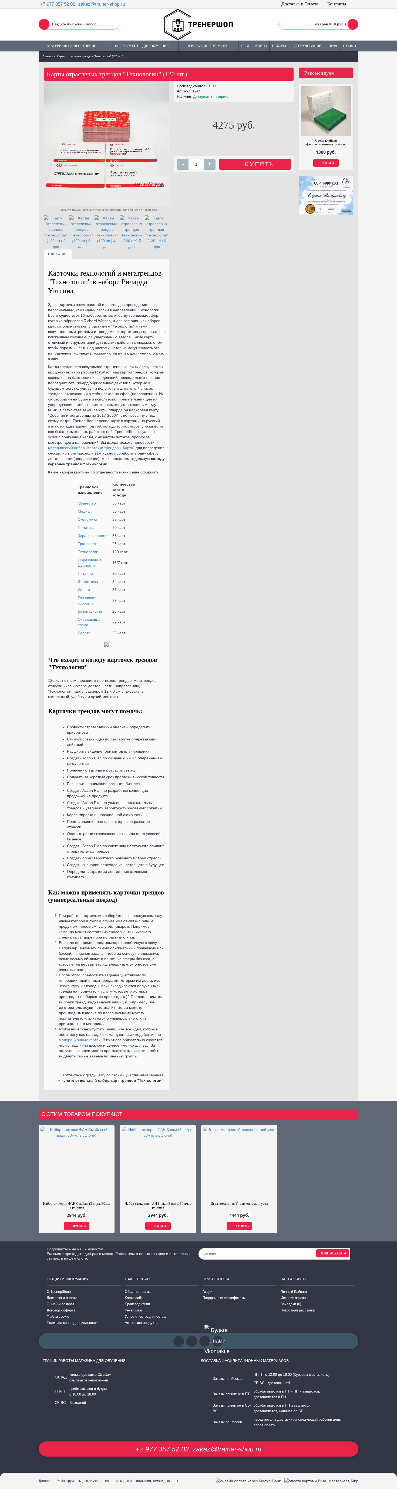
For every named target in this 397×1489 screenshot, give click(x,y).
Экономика (87, 519)
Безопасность (90, 611)
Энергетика (88, 581)
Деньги (84, 589)
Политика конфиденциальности (72, 1323)
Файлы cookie (58, 1316)
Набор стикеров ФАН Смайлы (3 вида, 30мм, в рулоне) (76, 1205)
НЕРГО (210, 86)
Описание (58, 254)
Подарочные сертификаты (224, 1298)
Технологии (88, 552)
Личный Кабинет (294, 1292)
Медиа (84, 511)
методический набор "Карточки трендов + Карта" (91, 448)
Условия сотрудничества (145, 1316)
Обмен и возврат (60, 1304)
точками (138, 1051)
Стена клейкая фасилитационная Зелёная (326, 142)
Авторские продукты (141, 1323)
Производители (137, 1304)
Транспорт (87, 544)
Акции (207, 1292)
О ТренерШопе (59, 1292)
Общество (87, 503)
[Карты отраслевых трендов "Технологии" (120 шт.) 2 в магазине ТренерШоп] (56, 232)
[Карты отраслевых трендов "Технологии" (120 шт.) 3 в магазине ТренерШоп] (81, 232)
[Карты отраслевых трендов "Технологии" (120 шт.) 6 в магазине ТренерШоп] (157, 232)
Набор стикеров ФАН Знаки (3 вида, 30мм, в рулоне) (158, 1205)
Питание (85, 573)
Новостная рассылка (298, 1310)
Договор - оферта (61, 1310)
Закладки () (291, 1304)
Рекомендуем (319, 73)
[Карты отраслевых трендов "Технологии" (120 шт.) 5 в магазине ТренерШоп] (131, 232)
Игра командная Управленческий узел (239, 1203)
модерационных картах (79, 1040)
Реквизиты (133, 1310)
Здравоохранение (94, 535)
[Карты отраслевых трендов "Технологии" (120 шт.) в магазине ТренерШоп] (106, 143)
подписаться (332, 1253)
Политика (86, 527)
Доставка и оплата (62, 1298)
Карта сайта (134, 1298)
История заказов (294, 1298)
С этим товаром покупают (81, 1114)
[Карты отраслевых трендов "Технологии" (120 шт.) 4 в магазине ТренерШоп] (106, 232)
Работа (84, 633)
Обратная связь (138, 1292)
